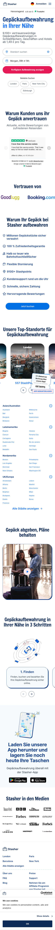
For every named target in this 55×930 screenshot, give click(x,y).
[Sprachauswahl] (32, 4)
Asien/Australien (11, 405)
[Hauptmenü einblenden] (50, 4)
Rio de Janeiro (34, 442)
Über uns (7, 873)
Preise (32, 873)
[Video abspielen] (27, 571)
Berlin (5, 488)
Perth (31, 413)
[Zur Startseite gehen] (10, 4)
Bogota (5, 431)
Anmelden (41, 3)
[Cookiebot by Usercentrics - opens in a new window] (40, 893)
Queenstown (34, 417)
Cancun (5, 435)
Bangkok (6, 417)
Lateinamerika (10, 427)
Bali (4, 413)
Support (33, 878)
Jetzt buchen (27, 306)
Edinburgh (27, 91)
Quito (31, 438)
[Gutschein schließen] (51, 375)
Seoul (31, 421)
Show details (43, 916)
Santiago (32, 446)
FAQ (5, 878)
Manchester (33, 488)
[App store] (38, 780)
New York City (38, 84)
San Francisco (34, 467)
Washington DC (35, 471)
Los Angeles (7, 463)
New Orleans (7, 471)
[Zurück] (23, 390)
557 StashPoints (25, 383)
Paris (24, 84)
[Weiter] (31, 694)
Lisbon (31, 481)
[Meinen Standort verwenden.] (48, 51)
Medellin (6, 449)
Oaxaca (32, 431)
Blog (5, 883)
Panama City (34, 435)
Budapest (6, 496)
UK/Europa (8, 476)
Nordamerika (9, 455)
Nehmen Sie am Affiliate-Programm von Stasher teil (39, 886)
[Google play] (18, 780)
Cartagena (7, 438)
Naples (31, 496)
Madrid (31, 484)
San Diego (33, 463)
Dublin (5, 499)
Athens (5, 484)
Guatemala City (8, 442)
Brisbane (6, 421)
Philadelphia (33, 459)
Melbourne (33, 410)
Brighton (6, 492)
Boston (5, 459)
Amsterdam (7, 481)
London (13, 84)
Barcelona (8, 861)
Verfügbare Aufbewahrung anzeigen (27, 69)
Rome (31, 499)
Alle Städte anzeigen (25, 508)
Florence (6, 503)
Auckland (6, 410)
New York (34, 861)
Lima (4, 446)
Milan (31, 492)
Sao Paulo (33, 449)
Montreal (6, 467)
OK (27, 924)
